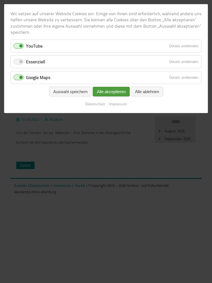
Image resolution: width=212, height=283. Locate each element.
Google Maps (38, 77)
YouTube (34, 46)
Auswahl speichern (70, 91)
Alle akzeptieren (111, 91)
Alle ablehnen (147, 91)
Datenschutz (95, 104)
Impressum (118, 104)
